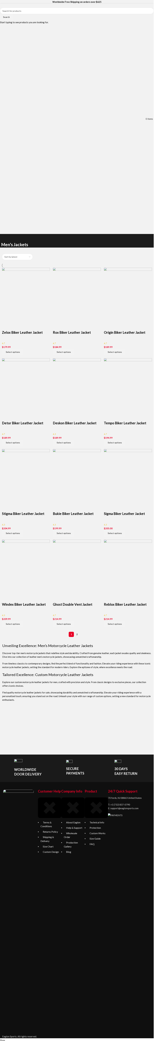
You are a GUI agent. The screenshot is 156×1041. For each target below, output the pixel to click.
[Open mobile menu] (2, 118)
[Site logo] (77, 118)
